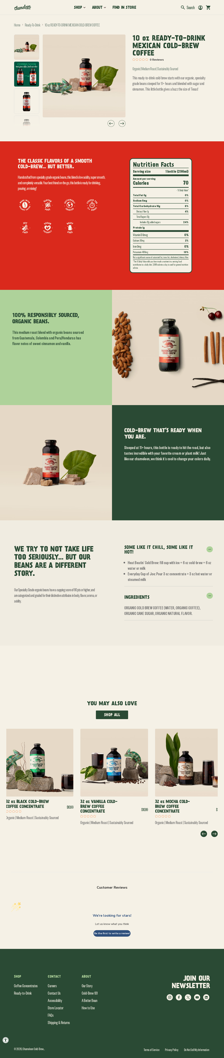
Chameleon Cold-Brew (33, 1048)
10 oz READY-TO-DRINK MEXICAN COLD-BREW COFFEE (72, 24)
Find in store (124, 7)
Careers (52, 985)
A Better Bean (89, 1000)
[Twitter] (188, 999)
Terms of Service (151, 1049)
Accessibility (55, 1000)
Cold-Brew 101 (90, 993)
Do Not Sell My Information (196, 1049)
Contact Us (54, 993)
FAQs (51, 1015)
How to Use (88, 1007)
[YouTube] (197, 999)
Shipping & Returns (59, 1022)
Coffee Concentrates (26, 985)
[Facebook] (179, 999)
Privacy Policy (171, 1049)
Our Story (87, 985)
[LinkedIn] (206, 999)
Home (17, 24)
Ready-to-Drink (23, 993)
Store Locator (55, 1007)
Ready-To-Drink (32, 24)
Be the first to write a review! (112, 933)
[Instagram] (170, 999)
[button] (187, 7)
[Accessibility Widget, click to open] (6, 1040)
